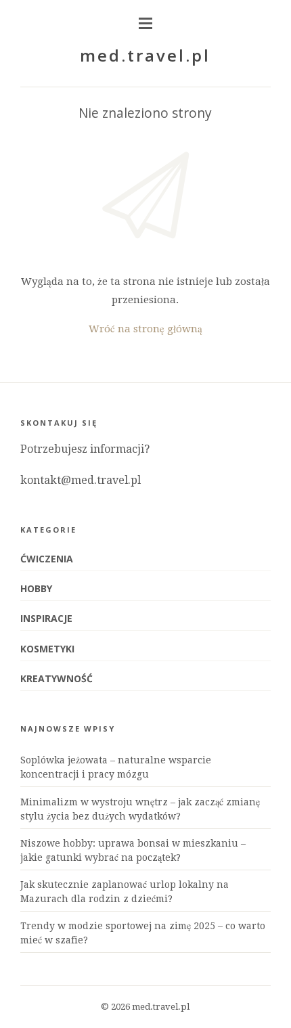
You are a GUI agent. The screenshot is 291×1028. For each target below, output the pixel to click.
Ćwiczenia (46, 558)
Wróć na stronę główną (145, 329)
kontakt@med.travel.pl (80, 480)
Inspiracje (46, 618)
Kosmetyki (47, 648)
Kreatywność (56, 678)
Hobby (36, 588)
